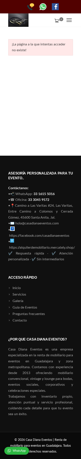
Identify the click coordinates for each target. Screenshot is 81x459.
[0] (55, 20)
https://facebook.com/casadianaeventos (39, 235)
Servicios (19, 294)
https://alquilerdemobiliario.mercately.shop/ (42, 247)
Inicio (17, 288)
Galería (18, 301)
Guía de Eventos (25, 307)
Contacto (20, 320)
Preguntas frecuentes (29, 314)
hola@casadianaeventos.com (37, 223)
